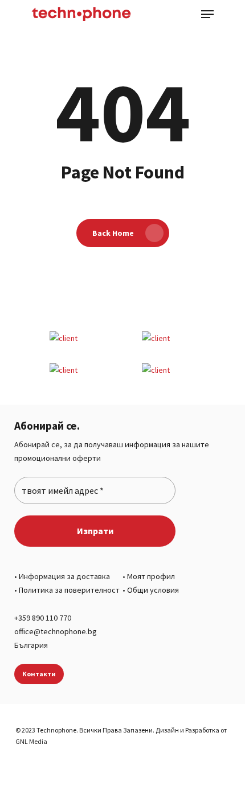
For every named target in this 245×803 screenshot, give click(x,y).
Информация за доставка (64, 576)
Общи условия (153, 590)
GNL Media (31, 741)
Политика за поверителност (69, 590)
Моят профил (151, 576)
